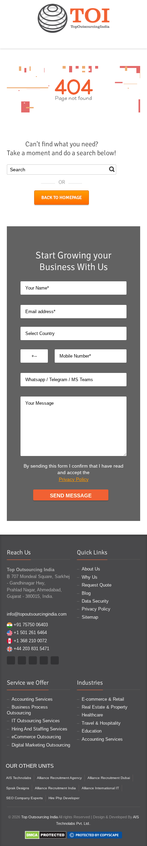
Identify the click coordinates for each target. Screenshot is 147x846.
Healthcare (92, 714)
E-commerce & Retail (103, 699)
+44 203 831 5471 (31, 648)
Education (92, 731)
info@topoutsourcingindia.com (37, 614)
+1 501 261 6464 (30, 632)
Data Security (95, 601)
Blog (86, 593)
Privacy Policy (74, 479)
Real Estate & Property (105, 707)
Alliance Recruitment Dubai (109, 778)
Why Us (89, 577)
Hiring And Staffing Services (39, 728)
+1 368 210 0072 (30, 640)
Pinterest (74, 40)
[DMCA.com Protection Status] (45, 834)
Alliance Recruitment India (55, 788)
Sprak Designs (17, 788)
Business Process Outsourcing (27, 709)
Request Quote (96, 585)
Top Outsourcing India (39, 817)
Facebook (55, 40)
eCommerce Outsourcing (36, 736)
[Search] (112, 169)
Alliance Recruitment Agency (59, 778)
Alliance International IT (100, 788)
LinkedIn (94, 40)
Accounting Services (32, 699)
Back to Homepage (61, 197)
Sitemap (90, 617)
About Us (91, 569)
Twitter (65, 40)
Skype (84, 40)
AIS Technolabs (18, 778)
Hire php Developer (64, 798)
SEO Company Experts (24, 798)
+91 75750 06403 (31, 624)
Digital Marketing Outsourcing (41, 745)
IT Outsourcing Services (36, 720)
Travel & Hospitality (101, 723)
